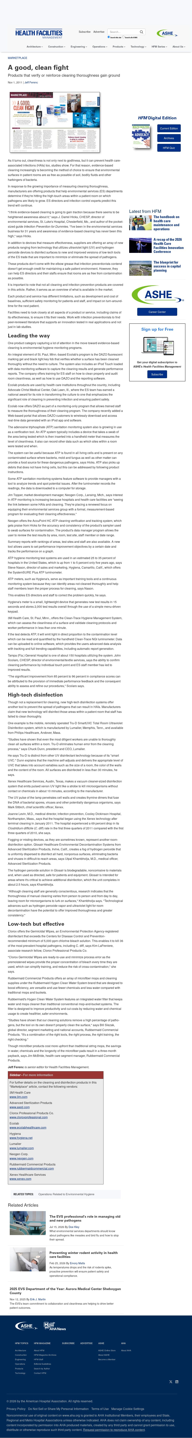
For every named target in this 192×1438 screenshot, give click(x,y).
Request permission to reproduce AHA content (114, 1430)
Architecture (34, 46)
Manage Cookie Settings (127, 1409)
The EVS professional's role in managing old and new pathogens (85, 1218)
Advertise (86, 1343)
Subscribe (157, 374)
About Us (177, 46)
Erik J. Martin (38, 1299)
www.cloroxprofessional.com (29, 1117)
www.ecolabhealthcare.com (28, 1127)
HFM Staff (38, 1359)
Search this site (115, 37)
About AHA (126, 1350)
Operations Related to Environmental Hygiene (66, 1194)
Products (118, 46)
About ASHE (104, 1354)
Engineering (78, 46)
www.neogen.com (21, 1158)
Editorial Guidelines (42, 1363)
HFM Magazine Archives (45, 1354)
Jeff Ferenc (31, 82)
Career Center (157, 312)
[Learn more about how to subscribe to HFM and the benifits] (157, 346)
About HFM (39, 1350)
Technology (137, 46)
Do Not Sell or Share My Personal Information (58, 1409)
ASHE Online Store (107, 1350)
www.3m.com (18, 1097)
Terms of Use (100, 1409)
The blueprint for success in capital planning (167, 267)
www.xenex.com (20, 1179)
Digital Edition (157, 117)
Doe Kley (74, 1227)
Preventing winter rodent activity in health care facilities (84, 1255)
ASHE (101, 1343)
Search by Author (42, 1368)
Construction (55, 46)
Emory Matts (77, 1263)
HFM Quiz (169, 148)
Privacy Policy (16, 1409)
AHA (123, 1343)
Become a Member (107, 1359)
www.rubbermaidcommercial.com (32, 1168)
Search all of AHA (131, 37)
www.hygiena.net (21, 1138)
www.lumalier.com (22, 1148)
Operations (98, 46)
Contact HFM (40, 1373)
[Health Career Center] (157, 294)
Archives (169, 138)
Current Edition (169, 128)
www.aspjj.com (20, 1107)
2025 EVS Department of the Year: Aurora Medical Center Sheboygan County (65, 1291)
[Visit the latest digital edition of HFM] (141, 136)
